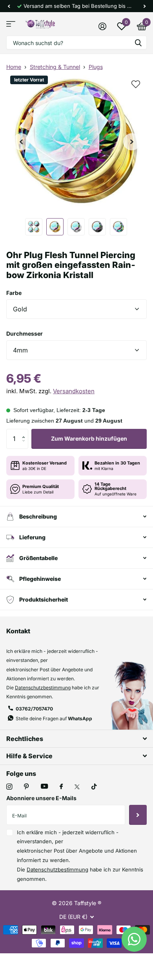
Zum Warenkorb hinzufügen (89, 438)
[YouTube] (44, 786)
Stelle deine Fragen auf (54, 718)
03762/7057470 (34, 709)
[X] (77, 786)
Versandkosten (74, 391)
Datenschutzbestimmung (43, 687)
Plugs (96, 66)
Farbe (14, 292)
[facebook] (61, 787)
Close (76, 738)
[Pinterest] (26, 787)
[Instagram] (9, 787)
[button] (8, 6)
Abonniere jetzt (138, 814)
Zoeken (138, 42)
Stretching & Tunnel (55, 66)
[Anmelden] (102, 26)
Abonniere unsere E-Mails (41, 798)
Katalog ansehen (10, 24)
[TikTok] (94, 787)
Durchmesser (24, 333)
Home (13, 66)
